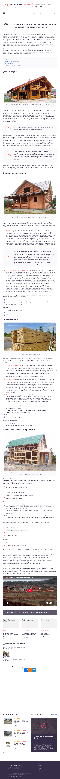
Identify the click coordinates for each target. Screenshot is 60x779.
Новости (39, 765)
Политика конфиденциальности (14, 776)
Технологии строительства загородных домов (47, 634)
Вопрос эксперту (41, 766)
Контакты (39, 770)
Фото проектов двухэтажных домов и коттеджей (20, 745)
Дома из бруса (10, 63)
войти (10, 647)
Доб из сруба (10, 59)
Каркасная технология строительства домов (29, 633)
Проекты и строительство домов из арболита (21, 733)
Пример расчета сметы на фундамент (43, 737)
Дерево (4, 630)
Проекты (39, 768)
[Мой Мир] (34, 670)
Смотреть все (6, 752)
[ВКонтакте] (26, 670)
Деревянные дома (25, 630)
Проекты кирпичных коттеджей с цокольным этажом (21, 721)
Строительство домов (45, 630)
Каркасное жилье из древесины (14, 65)
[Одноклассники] (30, 670)
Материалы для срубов (12, 61)
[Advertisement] (30, 693)
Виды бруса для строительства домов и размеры (10, 634)
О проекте (39, 763)
